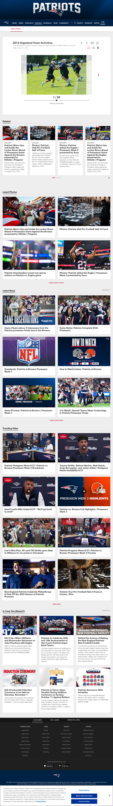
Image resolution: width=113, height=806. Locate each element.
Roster (46, 730)
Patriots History (25, 748)
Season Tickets (66, 737)
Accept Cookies (84, 801)
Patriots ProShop (88, 730)
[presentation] (109, 178)
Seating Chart (66, 744)
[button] (53, 177)
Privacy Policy (41, 801)
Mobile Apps (88, 744)
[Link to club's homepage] (6, 22)
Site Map (25, 755)
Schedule (46, 748)
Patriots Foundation (25, 744)
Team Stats (45, 741)
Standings (46, 752)
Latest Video (25, 734)
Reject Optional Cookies (84, 796)
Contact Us (88, 755)
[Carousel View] (89, 48)
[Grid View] (93, 48)
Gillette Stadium (66, 748)
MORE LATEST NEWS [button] (56, 420)
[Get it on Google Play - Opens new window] (64, 766)
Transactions (46, 744)
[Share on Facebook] (81, 44)
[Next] (98, 75)
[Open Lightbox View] (56, 81)
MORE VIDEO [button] (56, 604)
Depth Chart (45, 734)
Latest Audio (25, 737)
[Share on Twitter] (87, 44)
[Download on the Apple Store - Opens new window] (48, 766)
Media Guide (88, 748)
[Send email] (92, 44)
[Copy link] (97, 43)
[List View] (98, 48)
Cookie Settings (84, 790)
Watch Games (66, 752)
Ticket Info (66, 730)
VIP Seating (66, 741)
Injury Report (46, 737)
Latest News (25, 730)
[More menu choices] (71, 23)
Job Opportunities (88, 752)
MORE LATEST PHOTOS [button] (56, 283)
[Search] (75, 22)
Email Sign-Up (88, 737)
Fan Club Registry (88, 734)
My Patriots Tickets (66, 734)
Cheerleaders (25, 752)
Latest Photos (25, 741)
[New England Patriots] (56, 776)
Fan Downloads (88, 741)
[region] (56, 795)
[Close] (109, 795)
